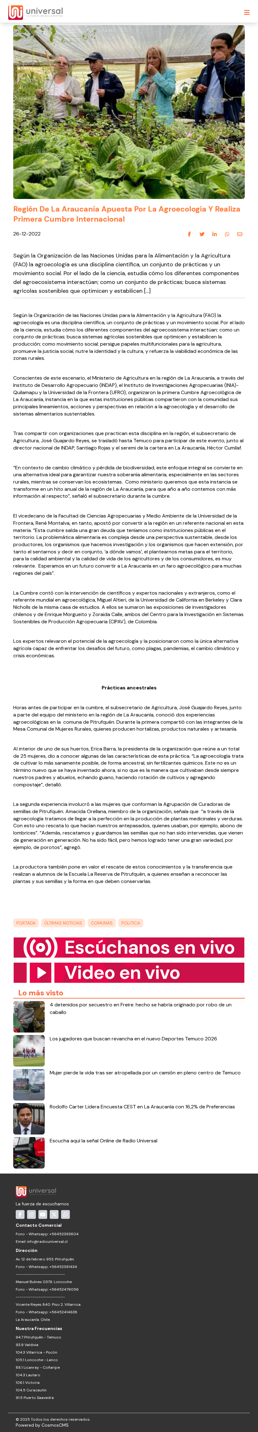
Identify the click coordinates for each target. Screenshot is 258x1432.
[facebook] (189, 234)
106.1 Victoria (28, 1382)
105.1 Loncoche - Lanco (37, 1359)
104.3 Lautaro (28, 1375)
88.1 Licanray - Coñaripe (38, 1367)
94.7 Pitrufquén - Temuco (38, 1337)
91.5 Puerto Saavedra (35, 1397)
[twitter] (202, 234)
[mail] (240, 234)
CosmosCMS (55, 1425)
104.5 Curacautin (31, 1390)
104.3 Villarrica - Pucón (36, 1352)
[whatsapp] (227, 234)
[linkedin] (215, 234)
